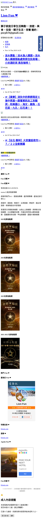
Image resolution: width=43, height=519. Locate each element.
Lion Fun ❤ (9, 15)
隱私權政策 (37, 489)
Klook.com (4, 429)
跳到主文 (4, 21)
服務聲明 (22, 491)
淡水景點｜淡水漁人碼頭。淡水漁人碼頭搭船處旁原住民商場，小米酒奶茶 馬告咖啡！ (22, 59)
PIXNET (9, 489)
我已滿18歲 (5, 516)
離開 (12, 516)
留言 (21, 81)
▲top (3, 88)
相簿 (6, 42)
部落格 (7, 44)
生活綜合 (18, 38)
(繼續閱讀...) (5, 76)
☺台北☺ (17, 85)
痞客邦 (17, 81)
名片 (6, 47)
